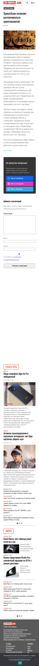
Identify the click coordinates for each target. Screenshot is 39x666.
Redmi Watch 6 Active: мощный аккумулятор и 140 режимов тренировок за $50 (19, 599)
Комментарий (9, 213)
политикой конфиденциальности (19, 657)
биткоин (11, 8)
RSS (28, 653)
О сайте (8, 644)
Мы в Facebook (17, 178)
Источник (8, 150)
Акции (28, 647)
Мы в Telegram (17, 189)
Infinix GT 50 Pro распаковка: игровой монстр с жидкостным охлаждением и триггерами (18, 506)
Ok (20, 663)
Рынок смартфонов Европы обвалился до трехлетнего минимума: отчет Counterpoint (16, 592)
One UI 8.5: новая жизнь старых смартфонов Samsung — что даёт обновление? (17, 492)
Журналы (29, 651)
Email (6, 246)
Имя (6, 238)
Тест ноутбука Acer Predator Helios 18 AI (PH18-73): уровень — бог (19, 521)
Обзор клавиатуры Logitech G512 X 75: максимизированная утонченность (15, 499)
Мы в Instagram (17, 184)
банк (6, 8)
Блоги (28, 649)
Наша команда (10, 648)
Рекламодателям (10, 646)
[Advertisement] (19, 301)
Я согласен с (12, 258)
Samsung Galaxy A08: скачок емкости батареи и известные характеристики (18, 606)
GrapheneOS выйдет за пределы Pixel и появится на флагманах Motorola (19, 585)
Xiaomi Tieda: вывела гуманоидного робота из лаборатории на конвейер (18, 613)
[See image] (19, 40)
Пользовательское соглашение (14, 652)
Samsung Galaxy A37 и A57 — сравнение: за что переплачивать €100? (18, 514)
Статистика (9, 650)
